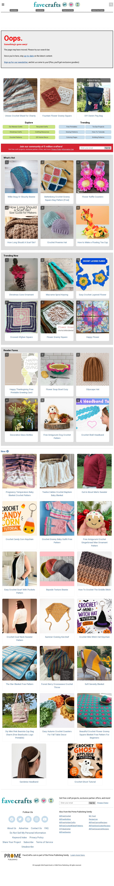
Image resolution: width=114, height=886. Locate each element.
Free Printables (71, 127)
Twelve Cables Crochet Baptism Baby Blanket (57, 494)
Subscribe (28, 842)
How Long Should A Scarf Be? (21, 242)
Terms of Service (44, 842)
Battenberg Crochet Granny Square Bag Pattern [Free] (57, 198)
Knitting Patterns (98, 137)
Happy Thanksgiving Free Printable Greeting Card (21, 391)
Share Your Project (12, 842)
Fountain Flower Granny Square (57, 115)
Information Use (68, 149)
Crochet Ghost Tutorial (85, 782)
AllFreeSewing (65, 832)
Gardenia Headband (29, 782)
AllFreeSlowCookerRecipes (99, 826)
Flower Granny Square (57, 337)
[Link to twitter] (20, 819)
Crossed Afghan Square (21, 337)
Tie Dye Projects (98, 127)
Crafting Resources (42, 132)
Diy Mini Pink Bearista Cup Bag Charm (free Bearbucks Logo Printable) (19, 734)
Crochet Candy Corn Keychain (19, 539)
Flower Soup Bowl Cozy (57, 389)
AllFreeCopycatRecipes (98, 822)
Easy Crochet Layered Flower (92, 294)
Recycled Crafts (42, 127)
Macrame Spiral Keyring (57, 294)
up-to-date (29, 56)
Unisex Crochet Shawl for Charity (20, 115)
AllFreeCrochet (65, 816)
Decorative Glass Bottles (21, 435)
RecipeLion (93, 819)
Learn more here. (77, 855)
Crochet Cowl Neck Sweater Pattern (20, 638)
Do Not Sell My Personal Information (28, 832)
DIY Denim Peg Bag (93, 115)
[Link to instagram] (36, 819)
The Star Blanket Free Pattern (19, 684)
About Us (11, 828)
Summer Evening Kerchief (57, 637)
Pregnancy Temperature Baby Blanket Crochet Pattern (20, 494)
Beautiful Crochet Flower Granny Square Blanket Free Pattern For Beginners (94, 734)
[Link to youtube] (44, 819)
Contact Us (36, 828)
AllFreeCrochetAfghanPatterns (71, 826)
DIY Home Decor (42, 137)
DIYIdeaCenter (65, 829)
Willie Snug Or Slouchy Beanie (21, 196)
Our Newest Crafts (15, 127)
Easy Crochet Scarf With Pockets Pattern (19, 591)
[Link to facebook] (11, 819)
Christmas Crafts (16, 132)
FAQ (46, 828)
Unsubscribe (28, 846)
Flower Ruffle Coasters (92, 196)
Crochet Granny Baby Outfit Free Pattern (57, 541)
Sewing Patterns (72, 132)
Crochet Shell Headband (92, 435)
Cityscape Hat (92, 389)
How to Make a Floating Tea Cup (92, 242)
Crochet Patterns (16, 137)
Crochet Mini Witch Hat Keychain (94, 637)
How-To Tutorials (98, 132)
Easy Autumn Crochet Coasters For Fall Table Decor (57, 733)
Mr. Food (92, 816)
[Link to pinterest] (28, 819)
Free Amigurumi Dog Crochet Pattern (57, 436)
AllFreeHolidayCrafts (67, 822)
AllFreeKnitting (65, 819)
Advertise (23, 828)
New (3, 451)
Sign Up (107, 148)
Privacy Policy (56, 149)
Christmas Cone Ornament (21, 294)
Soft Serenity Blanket (94, 684)
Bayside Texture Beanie (57, 589)
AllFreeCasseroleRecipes (99, 829)
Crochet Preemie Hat (57, 242)
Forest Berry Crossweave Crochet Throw (57, 686)
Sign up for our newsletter (16, 62)
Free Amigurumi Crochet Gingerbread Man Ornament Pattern (94, 542)
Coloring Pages (71, 137)
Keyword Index (19, 837)
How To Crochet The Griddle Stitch (94, 589)
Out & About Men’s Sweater (94, 492)
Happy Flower (92, 337)
